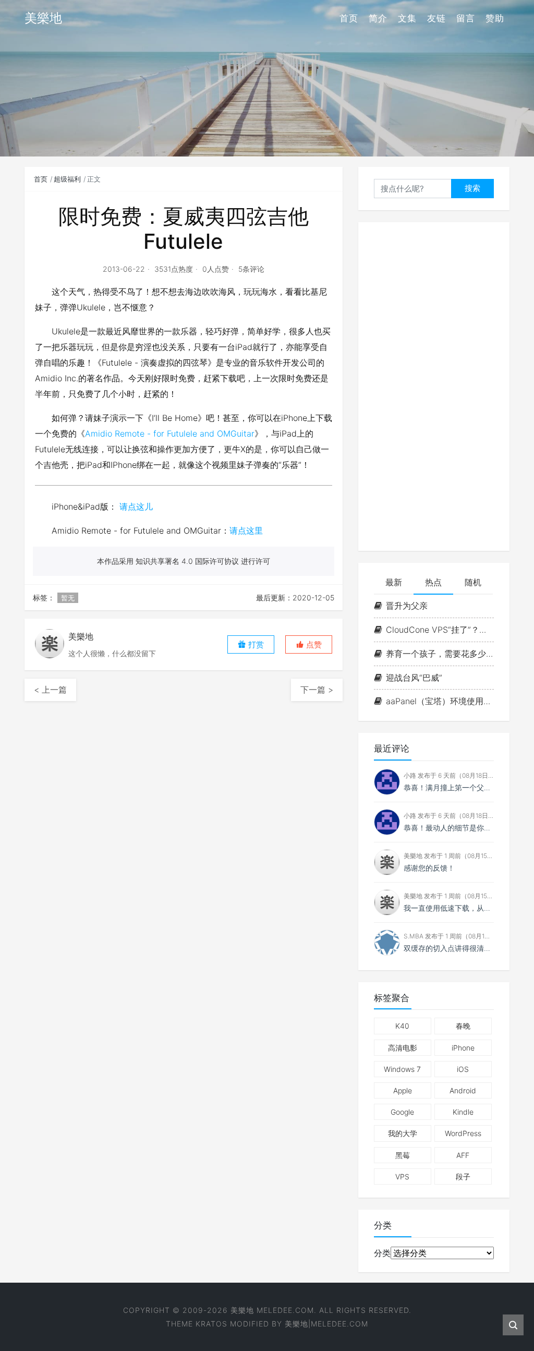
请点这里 (246, 530)
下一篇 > (316, 689)
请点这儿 (136, 506)
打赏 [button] (255, 644)
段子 (463, 1176)
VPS (402, 1176)
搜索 (472, 188)
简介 (378, 18)
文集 (407, 18)
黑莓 (402, 1155)
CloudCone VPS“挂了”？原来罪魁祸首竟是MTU (440, 629)
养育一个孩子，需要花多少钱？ (440, 653)
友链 (436, 18)
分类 (382, 1253)
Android (463, 1090)
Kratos (211, 1323)
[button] (308, 644)
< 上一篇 (50, 689)
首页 (348, 18)
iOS (463, 1069)
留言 (465, 18)
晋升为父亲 (407, 605)
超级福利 (67, 179)
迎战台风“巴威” (414, 677)
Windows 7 (402, 1069)
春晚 (463, 1025)
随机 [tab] (473, 582)
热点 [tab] (433, 582)
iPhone (463, 1047)
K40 (402, 1025)
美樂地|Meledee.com (326, 1323)
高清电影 (402, 1047)
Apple (402, 1090)
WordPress (463, 1133)
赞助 (495, 18)
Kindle (463, 1111)
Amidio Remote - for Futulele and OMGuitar (169, 433)
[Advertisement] (434, 386)
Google (402, 1111)
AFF (462, 1155)
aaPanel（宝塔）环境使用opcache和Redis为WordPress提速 (440, 701)
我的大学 (402, 1133)
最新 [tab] (393, 582)
